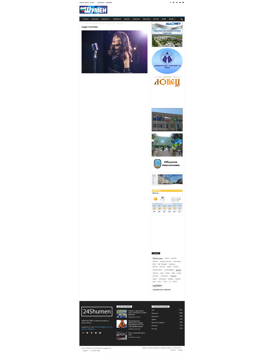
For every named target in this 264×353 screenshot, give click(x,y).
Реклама (109, 2)
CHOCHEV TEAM (95, 350)
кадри (161, 273)
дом (83, 23)
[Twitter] (173, 2)
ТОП (153, 310)
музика (179, 273)
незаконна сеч (164, 276)
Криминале (117, 19)
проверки (170, 279)
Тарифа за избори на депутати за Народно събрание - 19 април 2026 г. (162, 348)
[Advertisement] (147, 9)
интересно (155, 273)
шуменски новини (162, 289)
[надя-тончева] (115, 51)
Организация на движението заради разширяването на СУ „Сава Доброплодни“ (136, 323)
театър (165, 281)
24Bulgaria (146, 19)
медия (173, 273)
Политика (95, 19)
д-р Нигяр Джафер (169, 270)
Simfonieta (155, 261)
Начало (85, 19)
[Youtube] (183, 2)
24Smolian (136, 19)
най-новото (156, 276)
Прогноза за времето (158, 322)
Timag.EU (85, 350)
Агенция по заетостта (165, 261)
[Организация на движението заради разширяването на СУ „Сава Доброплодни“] (122, 324)
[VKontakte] (180, 2)
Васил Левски (177, 261)
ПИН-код (155, 266)
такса (159, 281)
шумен (157, 285)
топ (170, 281)
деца (178, 269)
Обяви (164, 19)
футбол (175, 281)
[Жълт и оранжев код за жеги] (122, 336)
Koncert (167, 258)
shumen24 (173, 258)
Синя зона (162, 266)
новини (173, 276)
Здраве (154, 319)
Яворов (169, 266)
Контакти (101, 2)
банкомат (175, 266)
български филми (157, 270)
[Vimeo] (177, 2)
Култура (156, 19)
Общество (105, 19)
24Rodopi (127, 19)
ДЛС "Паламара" (162, 264)
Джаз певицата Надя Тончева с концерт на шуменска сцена (100, 23)
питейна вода (162, 279)
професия (178, 279)
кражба (167, 273)
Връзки (171, 19)
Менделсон (172, 264)
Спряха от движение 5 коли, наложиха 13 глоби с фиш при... (137, 312)
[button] (181, 19)
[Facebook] (170, 2)
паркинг (155, 279)
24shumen (158, 258)
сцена (154, 281)
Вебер (154, 264)
